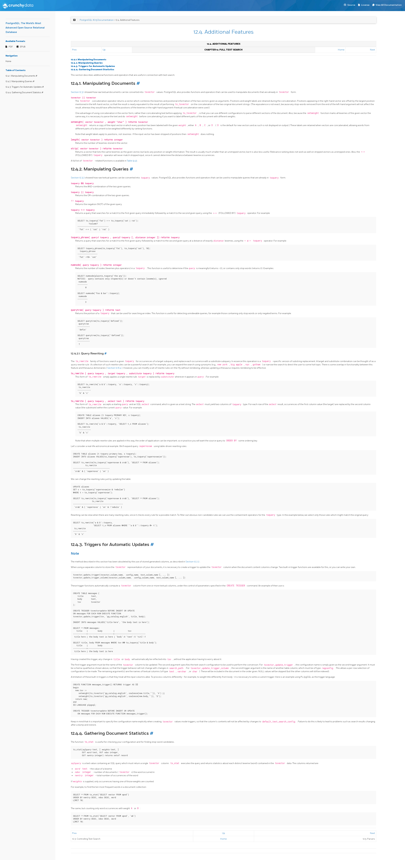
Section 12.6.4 (114, 368)
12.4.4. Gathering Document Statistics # (24, 92)
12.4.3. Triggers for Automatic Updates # (25, 87)
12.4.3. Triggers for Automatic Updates (93, 66)
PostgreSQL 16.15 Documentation (97, 20)
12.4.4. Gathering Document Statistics (92, 69)
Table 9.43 (132, 160)
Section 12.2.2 (193, 561)
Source (351, 5)
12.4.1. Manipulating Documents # (21, 76)
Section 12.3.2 (78, 177)
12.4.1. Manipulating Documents (88, 59)
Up (104, 49)
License (365, 5)
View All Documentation (389, 5)
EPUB (22, 47)
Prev (74, 49)
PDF (11, 47)
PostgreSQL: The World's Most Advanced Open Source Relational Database (25, 28)
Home (8, 61)
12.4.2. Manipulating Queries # (20, 81)
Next (372, 49)
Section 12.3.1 (77, 92)
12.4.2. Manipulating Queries (87, 63)
